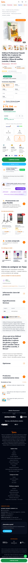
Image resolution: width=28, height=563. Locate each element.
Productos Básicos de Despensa (9, 11)
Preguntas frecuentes (14, 467)
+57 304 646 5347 (14, 517)
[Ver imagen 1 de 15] (4, 47)
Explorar (14, 453)
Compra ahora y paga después (14, 458)
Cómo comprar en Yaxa (14, 462)
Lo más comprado (14, 456)
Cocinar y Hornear (6, 13)
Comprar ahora (14, 159)
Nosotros (14, 465)
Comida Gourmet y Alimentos (12, 9)
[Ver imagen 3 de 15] (16, 47)
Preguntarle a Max (20, 188)
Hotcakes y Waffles (6, 15)
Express (15, 5)
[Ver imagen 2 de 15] (10, 47)
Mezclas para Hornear (16, 13)
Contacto (14, 488)
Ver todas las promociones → (8, 211)
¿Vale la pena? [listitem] (5, 191)
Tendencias (14, 454)
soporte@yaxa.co (9, 515)
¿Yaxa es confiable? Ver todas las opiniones (11, 275)
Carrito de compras (14, 479)
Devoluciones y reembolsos (14, 495)
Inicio (3, 9)
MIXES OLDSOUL (8, 68)
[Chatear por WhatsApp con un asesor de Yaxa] (25, 556)
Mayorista (20, 5)
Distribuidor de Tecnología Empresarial (14, 469)
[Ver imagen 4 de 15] (22, 47)
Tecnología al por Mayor (14, 471)
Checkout (14, 480)
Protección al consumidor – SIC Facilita (14, 499)
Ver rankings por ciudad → (7, 248)
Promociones (9, 5)
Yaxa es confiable (14, 463)
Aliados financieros (14, 460)
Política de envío (14, 490)
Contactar (7, 531)
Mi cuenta (14, 482)
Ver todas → (25, 382)
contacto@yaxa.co (9, 514)
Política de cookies (14, 494)
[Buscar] (19, 2)
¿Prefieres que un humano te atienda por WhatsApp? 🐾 (14, 194)
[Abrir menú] (26, 2)
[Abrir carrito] (22, 2)
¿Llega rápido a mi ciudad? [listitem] (15, 191)
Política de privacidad (14, 492)
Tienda (14, 477)
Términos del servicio (14, 497)
